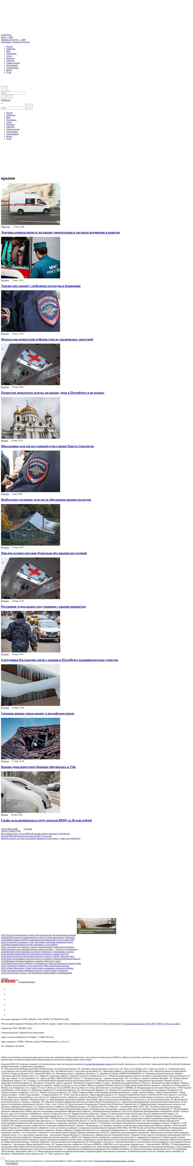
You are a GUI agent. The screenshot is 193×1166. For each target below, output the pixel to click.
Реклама (31, 982)
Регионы (5, 280)
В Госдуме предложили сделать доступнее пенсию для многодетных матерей (38, 935)
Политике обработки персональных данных (114, 1161)
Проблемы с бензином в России (15, 42)
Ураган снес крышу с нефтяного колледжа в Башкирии (40, 286)
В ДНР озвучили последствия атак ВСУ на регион (26, 836)
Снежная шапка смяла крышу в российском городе (37, 713)
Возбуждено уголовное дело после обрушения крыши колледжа (46, 499)
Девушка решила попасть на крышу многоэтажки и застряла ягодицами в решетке (60, 232)
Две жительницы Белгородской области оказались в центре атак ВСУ (35, 954)
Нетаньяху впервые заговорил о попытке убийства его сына (30, 961)
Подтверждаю (11, 1164)
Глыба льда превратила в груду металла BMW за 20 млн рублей (46, 820)
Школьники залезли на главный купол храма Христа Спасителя (47, 446)
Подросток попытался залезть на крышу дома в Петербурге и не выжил (52, 392)
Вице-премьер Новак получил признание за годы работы (29, 944)
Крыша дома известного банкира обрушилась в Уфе (38, 767)
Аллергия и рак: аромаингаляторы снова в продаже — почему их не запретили (39, 949)
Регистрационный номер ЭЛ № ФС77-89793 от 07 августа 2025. (151, 1024)
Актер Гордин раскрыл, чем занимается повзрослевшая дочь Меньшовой (36, 973)
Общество (5, 227)
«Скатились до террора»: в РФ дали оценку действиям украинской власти (37, 942)
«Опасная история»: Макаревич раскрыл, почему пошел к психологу (34, 970)
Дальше (4, 978)
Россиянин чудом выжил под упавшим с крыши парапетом (43, 606)
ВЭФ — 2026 (7, 37)
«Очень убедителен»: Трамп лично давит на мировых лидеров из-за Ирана (37, 968)
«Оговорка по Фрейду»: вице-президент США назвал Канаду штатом (35, 966)
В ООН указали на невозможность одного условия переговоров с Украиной (38, 937)
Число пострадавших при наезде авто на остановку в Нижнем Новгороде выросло (40, 959)
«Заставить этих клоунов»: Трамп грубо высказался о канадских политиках (37, 947)
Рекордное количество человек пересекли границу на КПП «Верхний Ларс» (38, 956)
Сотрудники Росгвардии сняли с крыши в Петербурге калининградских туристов (59, 660)
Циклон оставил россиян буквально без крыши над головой (44, 553)
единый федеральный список (98, 1064)
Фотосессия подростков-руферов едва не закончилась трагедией (47, 339)
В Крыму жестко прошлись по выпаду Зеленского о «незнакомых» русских (37, 952)
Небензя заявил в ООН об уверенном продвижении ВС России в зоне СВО (37, 940)
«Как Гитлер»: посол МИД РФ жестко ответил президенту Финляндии (35, 834)
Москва (4, 440)
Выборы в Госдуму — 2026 (13, 40)
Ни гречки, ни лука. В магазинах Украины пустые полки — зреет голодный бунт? (40, 838)
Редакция (23, 982)
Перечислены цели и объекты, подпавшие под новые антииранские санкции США (41, 963)
